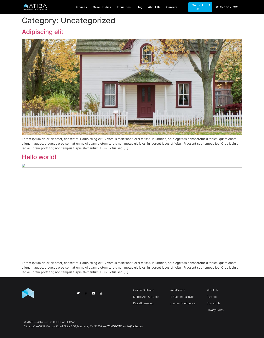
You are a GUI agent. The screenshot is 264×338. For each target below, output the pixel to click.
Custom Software (143, 290)
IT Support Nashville (182, 296)
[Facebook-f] (85, 293)
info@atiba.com (134, 326)
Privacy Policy (215, 310)
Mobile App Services (146, 296)
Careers (171, 7)
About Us (154, 7)
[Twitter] (78, 293)
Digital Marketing (143, 303)
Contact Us (213, 303)
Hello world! (39, 157)
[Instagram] (101, 293)
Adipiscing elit (42, 32)
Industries (124, 7)
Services (81, 7)
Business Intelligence (183, 303)
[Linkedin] (93, 293)
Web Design (177, 290)
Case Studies (102, 7)
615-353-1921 (227, 7)
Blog (139, 7)
